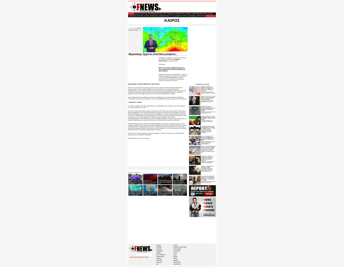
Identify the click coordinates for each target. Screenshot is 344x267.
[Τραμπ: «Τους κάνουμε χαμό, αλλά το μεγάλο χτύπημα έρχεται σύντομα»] (195, 101)
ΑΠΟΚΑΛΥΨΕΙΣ (179, 14)
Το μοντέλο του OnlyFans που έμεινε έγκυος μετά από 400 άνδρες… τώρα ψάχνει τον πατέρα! (208, 178)
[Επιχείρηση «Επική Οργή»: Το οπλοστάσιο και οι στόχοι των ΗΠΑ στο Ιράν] (195, 130)
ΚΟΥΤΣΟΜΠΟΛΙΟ (168, 14)
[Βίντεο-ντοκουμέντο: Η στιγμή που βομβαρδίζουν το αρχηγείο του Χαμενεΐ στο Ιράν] (195, 140)
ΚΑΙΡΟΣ (172, 20)
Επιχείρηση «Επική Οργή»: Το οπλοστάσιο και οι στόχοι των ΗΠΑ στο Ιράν (208, 128)
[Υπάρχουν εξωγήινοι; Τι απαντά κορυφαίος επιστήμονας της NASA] (195, 170)
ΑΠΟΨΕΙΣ (188, 14)
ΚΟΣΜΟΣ (159, 14)
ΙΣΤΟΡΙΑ (146, 16)
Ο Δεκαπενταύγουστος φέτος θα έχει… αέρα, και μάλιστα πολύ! (165, 182)
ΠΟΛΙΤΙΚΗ (144, 14)
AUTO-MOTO (176, 251)
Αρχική (131, 14)
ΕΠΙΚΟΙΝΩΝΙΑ (191, 16)
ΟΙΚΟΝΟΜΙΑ (152, 14)
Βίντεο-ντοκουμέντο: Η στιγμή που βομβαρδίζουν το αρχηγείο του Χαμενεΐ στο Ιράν (208, 138)
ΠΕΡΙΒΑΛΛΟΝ (154, 16)
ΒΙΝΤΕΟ (175, 258)
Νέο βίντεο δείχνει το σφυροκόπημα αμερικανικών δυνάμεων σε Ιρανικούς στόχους (208, 108)
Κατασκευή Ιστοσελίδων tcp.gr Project (139, 257)
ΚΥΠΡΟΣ (184, 16)
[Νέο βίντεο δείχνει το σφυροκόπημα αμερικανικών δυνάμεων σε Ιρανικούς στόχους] (195, 111)
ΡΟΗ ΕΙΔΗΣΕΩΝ (210, 16)
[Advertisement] (143, 69)
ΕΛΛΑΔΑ (137, 14)
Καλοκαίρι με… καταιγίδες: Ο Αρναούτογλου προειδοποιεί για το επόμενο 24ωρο (135, 193)
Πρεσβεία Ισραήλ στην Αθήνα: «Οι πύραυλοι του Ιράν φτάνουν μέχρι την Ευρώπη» (207, 88)
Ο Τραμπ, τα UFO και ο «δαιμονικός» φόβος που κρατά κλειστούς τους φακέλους (207, 158)
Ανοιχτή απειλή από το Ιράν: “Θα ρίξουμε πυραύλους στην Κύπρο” (208, 118)
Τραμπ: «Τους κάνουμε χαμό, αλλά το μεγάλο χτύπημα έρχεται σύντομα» (208, 98)
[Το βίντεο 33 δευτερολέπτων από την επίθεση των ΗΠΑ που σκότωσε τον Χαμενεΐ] (195, 150)
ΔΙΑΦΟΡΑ (178, 16)
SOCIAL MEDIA (177, 249)
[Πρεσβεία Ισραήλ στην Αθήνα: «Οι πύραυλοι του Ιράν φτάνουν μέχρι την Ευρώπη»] (195, 91)
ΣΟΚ (157, 264)
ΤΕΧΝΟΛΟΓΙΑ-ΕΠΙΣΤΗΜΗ (136, 16)
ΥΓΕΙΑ (172, 16)
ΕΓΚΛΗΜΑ (159, 247)
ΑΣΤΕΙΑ (175, 253)
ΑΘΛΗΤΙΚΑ (203, 14)
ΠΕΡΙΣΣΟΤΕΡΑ (201, 16)
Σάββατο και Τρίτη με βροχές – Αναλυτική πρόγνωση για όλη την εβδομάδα (165, 193)
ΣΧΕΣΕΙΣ (175, 256)
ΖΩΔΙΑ (210, 14)
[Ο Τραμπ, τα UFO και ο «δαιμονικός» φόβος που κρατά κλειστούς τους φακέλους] (195, 160)
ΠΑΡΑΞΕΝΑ (195, 14)
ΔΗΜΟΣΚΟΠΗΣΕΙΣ (164, 16)
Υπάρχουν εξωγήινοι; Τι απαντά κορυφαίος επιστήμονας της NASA (207, 168)
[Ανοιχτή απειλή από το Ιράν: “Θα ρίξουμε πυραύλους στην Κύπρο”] (195, 120)
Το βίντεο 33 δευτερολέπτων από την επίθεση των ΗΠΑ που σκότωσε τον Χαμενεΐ (208, 148)
